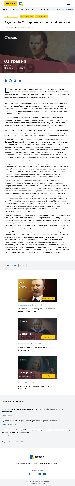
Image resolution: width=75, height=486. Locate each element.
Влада (14, 265)
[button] (68, 3)
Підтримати (10, 3)
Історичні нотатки (65, 9)
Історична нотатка (11, 16)
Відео (34, 9)
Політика (22, 265)
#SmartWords (47, 9)
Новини (14, 9)
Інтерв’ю (25, 9)
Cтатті (4, 9)
